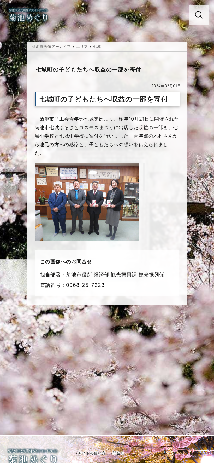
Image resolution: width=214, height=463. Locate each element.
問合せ (118, 453)
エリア (82, 46)
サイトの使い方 (92, 453)
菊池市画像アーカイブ (51, 46)
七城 (97, 46)
